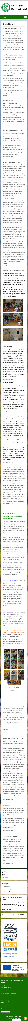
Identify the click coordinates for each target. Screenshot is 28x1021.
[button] (3, 17)
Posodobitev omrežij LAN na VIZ (14, 970)
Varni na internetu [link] (5, 996)
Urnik (3, 871)
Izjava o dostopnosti (6, 909)
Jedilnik (4, 874)
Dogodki (4, 875)
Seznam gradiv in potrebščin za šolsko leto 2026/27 (13, 914)
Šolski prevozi (5, 877)
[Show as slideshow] (14, 687)
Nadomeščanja (5, 872)
